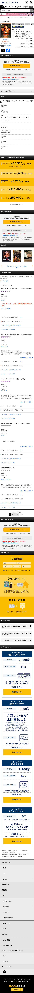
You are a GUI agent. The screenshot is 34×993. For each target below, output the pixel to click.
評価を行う (6, 39)
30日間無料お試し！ (17, 66)
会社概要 (4, 850)
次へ (22, 514)
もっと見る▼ (30, 40)
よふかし (3, 300)
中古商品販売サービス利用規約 (8, 852)
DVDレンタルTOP (4, 17)
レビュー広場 (6, 940)
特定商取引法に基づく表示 (23, 854)
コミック (11, 6)
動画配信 (26, 7)
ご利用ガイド (6, 923)
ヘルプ (4, 929)
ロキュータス (4, 346)
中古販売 (6, 912)
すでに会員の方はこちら (24, 69)
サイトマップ (19, 856)
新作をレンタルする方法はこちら (11, 79)
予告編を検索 (7, 45)
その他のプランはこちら (10, 69)
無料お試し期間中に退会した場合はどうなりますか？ (14, 626)
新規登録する (17, 692)
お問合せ (4, 934)
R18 (31, 6)
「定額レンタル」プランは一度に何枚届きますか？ (15, 640)
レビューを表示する (6, 308)
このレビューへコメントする (7, 329)
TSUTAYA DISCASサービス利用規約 (20, 850)
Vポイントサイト (7, 945)
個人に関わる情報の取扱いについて (9, 854)
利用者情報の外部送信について (8, 856)
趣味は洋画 (4, 390)
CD (6, 7)
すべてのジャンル (14, 17)
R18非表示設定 (8, 918)
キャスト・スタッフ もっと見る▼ (24, 46)
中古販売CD (19, 6)
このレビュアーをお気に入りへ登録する (10, 325)
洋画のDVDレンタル (25, 17)
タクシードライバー (6, 479)
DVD (2, 7)
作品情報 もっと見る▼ (27, 43)
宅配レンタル (7, 901)
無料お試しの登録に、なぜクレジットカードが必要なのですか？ (15, 634)
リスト (26, 3)
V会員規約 (9, 850)
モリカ (2, 435)
